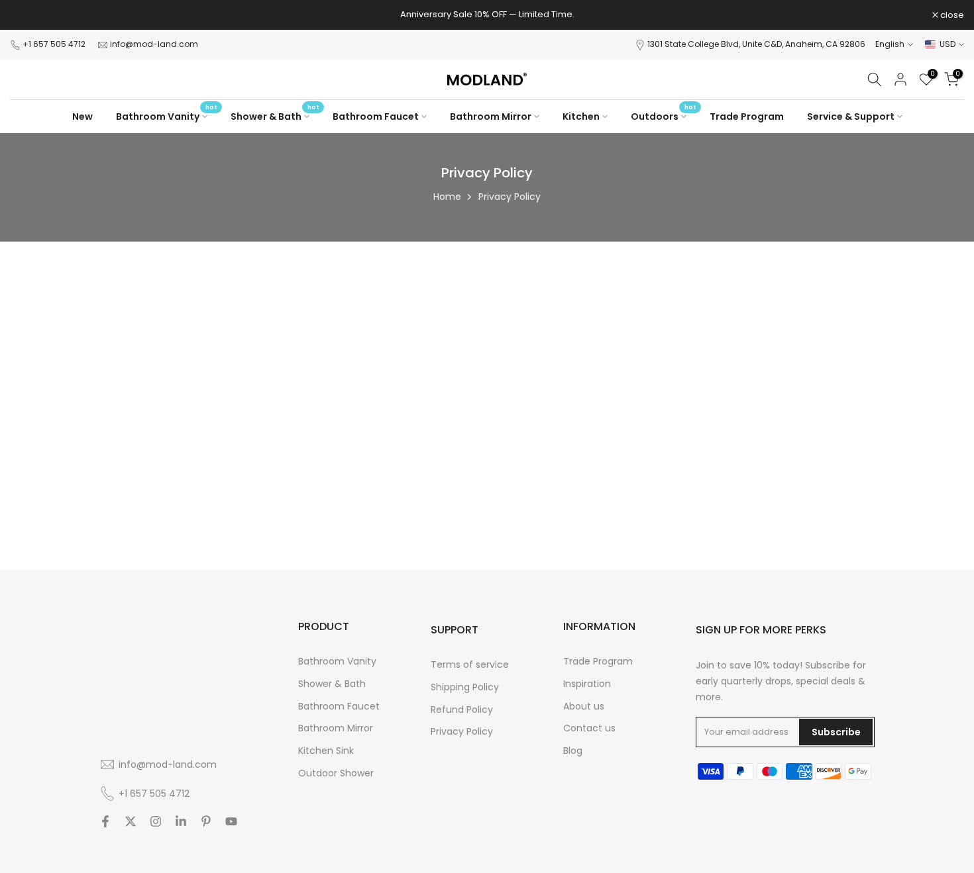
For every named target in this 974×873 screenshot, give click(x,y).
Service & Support (850, 116)
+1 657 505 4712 (55, 44)
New (82, 116)
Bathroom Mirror (490, 116)
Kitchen (581, 116)
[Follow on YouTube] (231, 823)
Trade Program (747, 116)
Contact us (589, 728)
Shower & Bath (275, 116)
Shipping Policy (465, 686)
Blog (572, 751)
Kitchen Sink (326, 751)
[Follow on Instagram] (156, 823)
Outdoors (663, 116)
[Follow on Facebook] (105, 823)
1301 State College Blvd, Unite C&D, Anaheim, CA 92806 (756, 44)
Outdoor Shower (336, 772)
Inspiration (587, 683)
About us (583, 706)
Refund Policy (462, 709)
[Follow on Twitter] (130, 823)
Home (447, 196)
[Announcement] (487, 14)
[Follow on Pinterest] (206, 823)
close (29, 15)
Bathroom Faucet (376, 116)
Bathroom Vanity (166, 116)
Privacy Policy (462, 731)
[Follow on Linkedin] (181, 823)
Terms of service (470, 665)
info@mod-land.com (154, 44)
